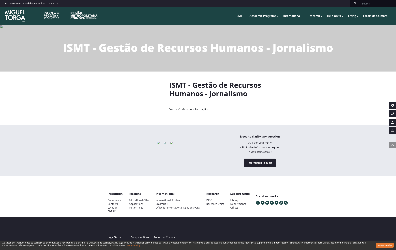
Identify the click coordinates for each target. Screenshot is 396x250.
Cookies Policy (133, 245)
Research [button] (314, 16)
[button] (178, 116)
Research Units (215, 204)
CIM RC (112, 211)
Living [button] (352, 16)
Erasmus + (162, 204)
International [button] (292, 16)
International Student (168, 200)
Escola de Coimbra (375, 16)
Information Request (260, 162)
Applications (136, 204)
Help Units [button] (334, 16)
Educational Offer (139, 200)
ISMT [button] (239, 16)
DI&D (209, 200)
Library (234, 200)
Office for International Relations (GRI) (178, 207)
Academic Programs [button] (263, 16)
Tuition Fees (136, 207)
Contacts (113, 204)
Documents (114, 200)
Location (113, 207)
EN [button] (6, 3)
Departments (238, 204)
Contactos (53, 3)
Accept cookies (385, 245)
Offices (234, 207)
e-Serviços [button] (15, 3)
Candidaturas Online (34, 3)
